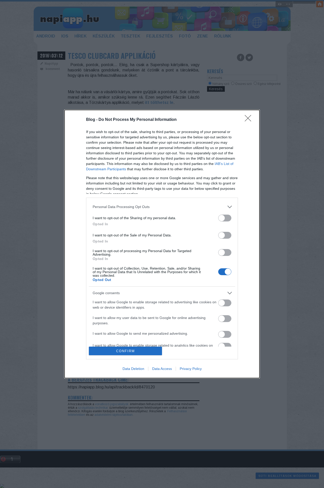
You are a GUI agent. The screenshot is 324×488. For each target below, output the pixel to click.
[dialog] (162, 244)
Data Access (162, 369)
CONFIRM (125, 351)
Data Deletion (133, 369)
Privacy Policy (191, 369)
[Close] (249, 120)
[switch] (224, 218)
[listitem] (162, 207)
